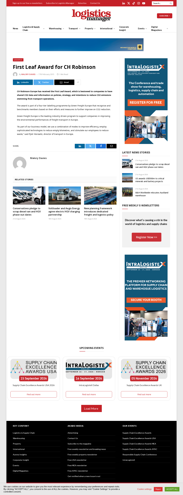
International (106, 28)
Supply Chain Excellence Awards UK (144, 385)
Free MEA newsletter (77, 465)
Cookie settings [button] (144, 489)
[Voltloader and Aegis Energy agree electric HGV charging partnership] (64, 196)
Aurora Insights (20, 454)
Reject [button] (158, 489)
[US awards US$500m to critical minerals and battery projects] (127, 177)
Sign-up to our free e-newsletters (27, 3)
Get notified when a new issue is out (84, 476)
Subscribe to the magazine (79, 443)
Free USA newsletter (77, 460)
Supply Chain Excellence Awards (137, 433)
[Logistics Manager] (91, 15)
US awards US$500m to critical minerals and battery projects (149, 180)
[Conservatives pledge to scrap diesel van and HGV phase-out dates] (29, 196)
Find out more (33, 394)
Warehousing (55, 28)
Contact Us (95, 3)
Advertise (82, 3)
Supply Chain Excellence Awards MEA (139, 443)
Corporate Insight (124, 28)
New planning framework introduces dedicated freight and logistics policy (99, 211)
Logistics (18, 60)
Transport (73, 28)
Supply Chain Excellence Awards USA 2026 (34, 385)
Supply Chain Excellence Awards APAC (140, 449)
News (15, 28)
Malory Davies (28, 74)
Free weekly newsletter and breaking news (87, 449)
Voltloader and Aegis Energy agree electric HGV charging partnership (64, 211)
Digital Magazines (156, 28)
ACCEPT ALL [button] (172, 489)
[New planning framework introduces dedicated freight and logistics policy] (100, 196)
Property (89, 28)
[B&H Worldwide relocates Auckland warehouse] (127, 192)
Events (141, 28)
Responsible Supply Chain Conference (140, 454)
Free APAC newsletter (78, 471)
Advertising (73, 433)
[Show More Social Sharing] (78, 82)
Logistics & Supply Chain (31, 28)
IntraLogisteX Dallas (89, 385)
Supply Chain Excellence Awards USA (139, 438)
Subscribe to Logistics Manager (60, 3)
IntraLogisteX (129, 460)
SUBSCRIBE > (164, 16)
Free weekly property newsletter (82, 454)
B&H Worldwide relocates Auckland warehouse (151, 194)
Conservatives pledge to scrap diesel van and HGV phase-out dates (27, 211)
